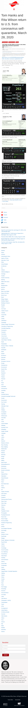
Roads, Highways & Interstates (8, 540)
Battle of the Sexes (5, 281)
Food (2, 384)
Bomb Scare (4, 295)
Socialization (4, 565)
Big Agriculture (4, 285)
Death (2, 341)
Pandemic (3, 497)
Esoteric (3, 371)
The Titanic (3, 594)
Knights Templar (4, 431)
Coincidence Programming (7, 326)
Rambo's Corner (4, 534)
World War (3, 629)
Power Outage (4, 518)
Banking (3, 279)
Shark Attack (4, 555)
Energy (2, 363)
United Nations (4, 610)
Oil (1, 489)
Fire (2, 380)
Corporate (3, 332)
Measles (3, 450)
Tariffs (2, 580)
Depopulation (4, 343)
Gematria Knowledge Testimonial (8, 396)
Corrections (3, 334)
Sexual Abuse (4, 553)
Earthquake (3, 349)
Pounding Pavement (5, 514)
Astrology (3, 273)
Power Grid (3, 516)
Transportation (4, 602)
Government (4, 400)
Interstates (3, 417)
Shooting (3, 557)
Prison (2, 524)
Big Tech (3, 287)
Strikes (2, 577)
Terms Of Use (17, 699)
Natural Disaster (4, 478)
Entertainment (12, 42)
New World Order (5, 483)
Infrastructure (4, 415)
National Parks (4, 474)
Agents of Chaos (4, 258)
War (2, 623)
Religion (3, 538)
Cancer (2, 306)
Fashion (3, 374)
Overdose (3, 495)
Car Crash (3, 308)
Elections (3, 359)
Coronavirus (5, 42)
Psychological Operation (6, 528)
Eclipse (2, 353)
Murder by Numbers (5, 470)
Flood (2, 382)
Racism (3, 532)
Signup (6, 655)
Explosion (3, 373)
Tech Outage (4, 586)
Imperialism (3, 413)
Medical (3, 452)
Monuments (3, 468)
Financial (3, 378)
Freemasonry (4, 388)
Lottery (2, 437)
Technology (3, 588)
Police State (3, 503)
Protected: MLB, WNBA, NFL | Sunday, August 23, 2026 (13, 236)
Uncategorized (4, 608)
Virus (2, 619)
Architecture (3, 266)
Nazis (2, 481)
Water (2, 625)
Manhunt (3, 441)
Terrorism (3, 590)
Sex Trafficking (4, 551)
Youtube (5, 214)
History (2, 408)
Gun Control (3, 402)
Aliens (2, 262)
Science (3, 546)
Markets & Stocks (5, 442)
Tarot (2, 582)
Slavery (3, 561)
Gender (2, 398)
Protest (2, 526)
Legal (2, 435)
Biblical (2, 283)
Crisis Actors (4, 336)
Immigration (3, 411)
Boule (2, 297)
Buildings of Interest (5, 303)
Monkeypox (3, 466)
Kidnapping (3, 429)
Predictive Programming (6, 522)
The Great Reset (4, 592)
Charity (2, 318)
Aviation (3, 275)
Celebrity (3, 312)
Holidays (3, 409)
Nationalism (3, 476)
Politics (2, 507)
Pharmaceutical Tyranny (6, 499)
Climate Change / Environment (7, 324)
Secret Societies (4, 549)
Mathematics (4, 448)
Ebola (2, 351)
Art (2, 268)
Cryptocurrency (4, 338)
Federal (2, 376)
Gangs (2, 392)
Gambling (3, 390)
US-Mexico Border (5, 612)
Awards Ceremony (5, 277)
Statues (3, 575)
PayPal (5, 222)
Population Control (5, 511)
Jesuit (2, 421)
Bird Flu (3, 289)
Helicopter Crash (4, 406)
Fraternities (3, 386)
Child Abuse (3, 320)
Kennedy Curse (4, 427)
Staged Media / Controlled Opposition (9, 571)
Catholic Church (4, 310)
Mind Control (4, 462)
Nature (2, 479)
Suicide (2, 579)
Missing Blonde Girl (5, 464)
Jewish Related (4, 423)
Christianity (3, 322)
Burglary (3, 304)
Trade (2, 596)
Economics (3, 355)
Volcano (3, 621)
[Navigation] (14, 9)
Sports (2, 567)
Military (2, 460)
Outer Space (4, 493)
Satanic (2, 544)
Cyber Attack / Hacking (6, 339)
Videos (2, 617)
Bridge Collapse (4, 299)
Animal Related (4, 264)
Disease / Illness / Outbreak (7, 345)
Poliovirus (3, 505)
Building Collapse (5, 301)
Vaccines (3, 614)
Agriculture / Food (5, 260)
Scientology (3, 547)
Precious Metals (4, 520)
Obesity (3, 487)
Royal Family (4, 542)
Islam (2, 419)
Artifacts (3, 269)
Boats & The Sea (5, 293)
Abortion (3, 250)
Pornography (4, 512)
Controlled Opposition (5, 328)
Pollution (3, 509)
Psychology (3, 530)
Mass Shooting (4, 444)
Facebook (5, 217)
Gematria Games (5, 394)
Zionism (3, 631)
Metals (2, 458)
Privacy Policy (10, 699)
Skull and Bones (4, 559)
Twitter (4, 219)
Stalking (3, 573)
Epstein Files (4, 369)
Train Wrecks (4, 598)
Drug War (3, 347)
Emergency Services (5, 361)
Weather (3, 627)
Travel (2, 604)
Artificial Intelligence (5, 271)
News (17, 42)
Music (2, 472)
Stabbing (3, 569)
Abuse (2, 252)
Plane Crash (4, 501)
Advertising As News (5, 256)
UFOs (2, 606)
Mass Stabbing (4, 446)
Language (3, 433)
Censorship (3, 314)
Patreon (5, 212)
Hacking (3, 404)
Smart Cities (4, 563)
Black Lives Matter (5, 291)
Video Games (4, 616)
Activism (3, 254)
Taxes (2, 584)
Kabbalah (3, 425)
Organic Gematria (5, 491)
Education (3, 357)
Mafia (2, 439)
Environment (4, 367)
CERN (2, 316)
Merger (2, 456)
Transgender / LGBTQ (6, 600)
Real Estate (3, 536)
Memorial (3, 454)
